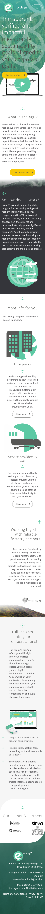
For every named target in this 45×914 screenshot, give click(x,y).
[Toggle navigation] (37, 7)
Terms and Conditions (14, 894)
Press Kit (30, 897)
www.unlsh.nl (19, 879)
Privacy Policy (35, 894)
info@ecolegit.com (33, 863)
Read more (11, 84)
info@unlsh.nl (36, 879)
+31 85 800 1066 (35, 867)
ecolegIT (21, 7)
